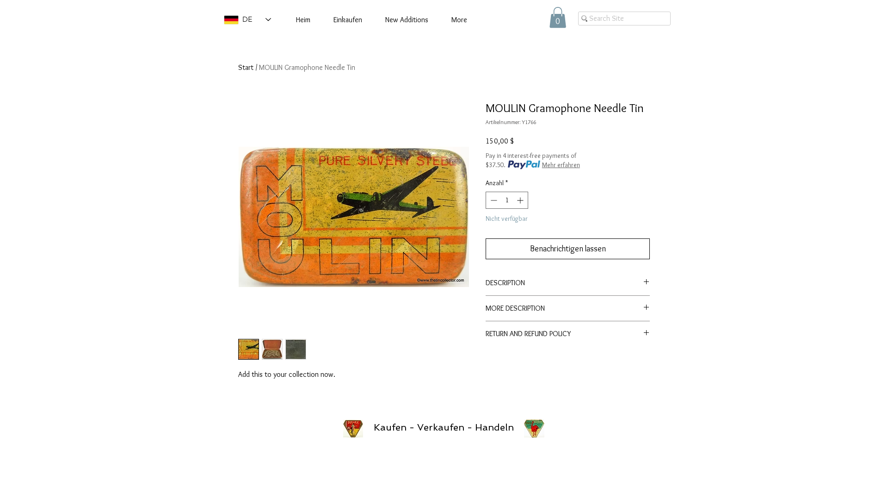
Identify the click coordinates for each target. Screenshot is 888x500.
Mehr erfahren (561, 165)
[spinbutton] (507, 200)
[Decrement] (493, 200)
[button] (558, 17)
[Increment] (521, 200)
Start (245, 67)
